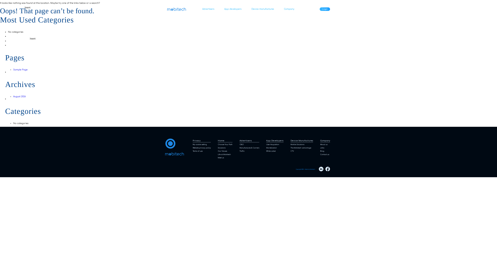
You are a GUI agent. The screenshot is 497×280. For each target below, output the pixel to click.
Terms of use (198, 151)
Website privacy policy (202, 148)
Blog (322, 151)
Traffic (242, 151)
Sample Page (20, 70)
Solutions (221, 148)
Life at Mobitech (224, 154)
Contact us (324, 154)
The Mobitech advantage (301, 148)
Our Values (222, 151)
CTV (292, 151)
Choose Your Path (225, 144)
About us (323, 144)
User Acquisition (272, 144)
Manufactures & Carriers (249, 148)
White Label (271, 151)
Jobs (322, 148)
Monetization (271, 148)
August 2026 (19, 96)
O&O (242, 144)
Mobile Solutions (297, 144)
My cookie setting (200, 144)
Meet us (221, 158)
